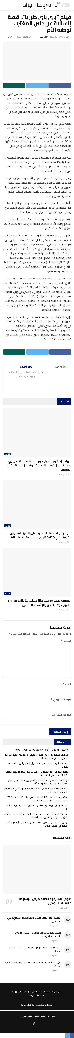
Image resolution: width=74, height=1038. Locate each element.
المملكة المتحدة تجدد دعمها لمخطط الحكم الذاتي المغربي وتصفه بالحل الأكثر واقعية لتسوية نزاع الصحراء (35, 816)
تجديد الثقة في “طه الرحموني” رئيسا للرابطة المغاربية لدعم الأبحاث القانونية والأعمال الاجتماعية (36, 773)
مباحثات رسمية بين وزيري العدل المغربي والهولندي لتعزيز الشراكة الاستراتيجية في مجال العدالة (36, 756)
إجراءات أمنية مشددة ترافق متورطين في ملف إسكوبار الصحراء (35, 949)
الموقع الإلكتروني (61, 715)
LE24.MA (44, 37)
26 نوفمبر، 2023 (24, 37)
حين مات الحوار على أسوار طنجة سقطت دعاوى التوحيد (42, 750)
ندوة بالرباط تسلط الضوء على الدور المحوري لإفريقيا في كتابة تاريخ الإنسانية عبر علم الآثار (39, 535)
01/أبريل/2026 (64, 609)
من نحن (57, 991)
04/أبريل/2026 (64, 474)
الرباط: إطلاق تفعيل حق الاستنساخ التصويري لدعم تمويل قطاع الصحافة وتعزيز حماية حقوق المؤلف (38, 465)
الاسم (67, 684)
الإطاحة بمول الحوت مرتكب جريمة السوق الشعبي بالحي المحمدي (34, 919)
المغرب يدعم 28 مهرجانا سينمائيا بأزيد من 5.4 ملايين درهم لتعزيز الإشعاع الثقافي (39, 603)
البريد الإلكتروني (61, 699)
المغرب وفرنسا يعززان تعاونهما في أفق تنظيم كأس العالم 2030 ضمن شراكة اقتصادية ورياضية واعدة (37, 799)
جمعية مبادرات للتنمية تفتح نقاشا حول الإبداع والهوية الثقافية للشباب (38, 765)
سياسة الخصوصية (36, 995)
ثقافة (7, 454)
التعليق (65, 641)
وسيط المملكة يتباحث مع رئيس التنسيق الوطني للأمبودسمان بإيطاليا (38, 934)
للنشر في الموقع (32, 991)
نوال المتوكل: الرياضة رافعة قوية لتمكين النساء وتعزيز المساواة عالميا (37, 807)
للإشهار (17, 991)
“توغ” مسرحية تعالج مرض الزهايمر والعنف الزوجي (45, 900)
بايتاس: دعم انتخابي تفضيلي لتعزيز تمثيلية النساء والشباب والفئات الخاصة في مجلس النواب (37, 824)
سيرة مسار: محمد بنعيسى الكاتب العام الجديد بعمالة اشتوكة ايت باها (32, 964)
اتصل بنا (47, 991)
